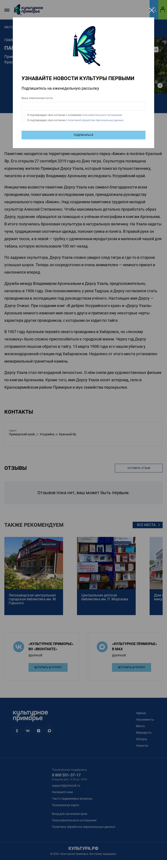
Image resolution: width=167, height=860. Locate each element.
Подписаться (83, 135)
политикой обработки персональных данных (95, 120)
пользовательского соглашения (101, 115)
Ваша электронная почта (37, 98)
